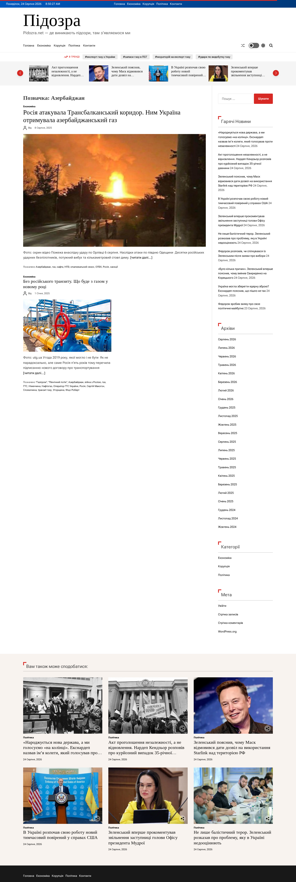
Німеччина (34, 386)
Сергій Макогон (95, 386)
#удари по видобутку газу (214, 56)
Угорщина (58, 390)
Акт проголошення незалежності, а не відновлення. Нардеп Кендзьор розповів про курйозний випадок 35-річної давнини (146, 750)
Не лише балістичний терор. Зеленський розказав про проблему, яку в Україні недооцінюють (247, 75)
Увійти (222, 605)
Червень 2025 (227, 458)
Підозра (52, 20)
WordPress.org (227, 631)
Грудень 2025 (226, 407)
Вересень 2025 (227, 433)
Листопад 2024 (228, 518)
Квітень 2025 (226, 475)
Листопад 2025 (228, 416)
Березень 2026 (227, 382)
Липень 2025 (226, 450)
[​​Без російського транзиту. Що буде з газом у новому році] (67, 325)
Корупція (148, 3)
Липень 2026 (226, 347)
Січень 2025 (225, 501)
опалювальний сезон (82, 266)
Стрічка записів (228, 614)
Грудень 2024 (226, 510)
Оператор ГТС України (65, 386)
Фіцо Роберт (72, 390)
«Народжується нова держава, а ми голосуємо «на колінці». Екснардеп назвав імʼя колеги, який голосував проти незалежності (62, 750)
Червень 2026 (227, 356)
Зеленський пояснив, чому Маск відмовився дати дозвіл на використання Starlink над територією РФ (69, 75)
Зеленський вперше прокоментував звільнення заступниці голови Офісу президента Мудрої (188, 75)
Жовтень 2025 (227, 424)
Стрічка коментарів (230, 622)
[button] (20, 73)
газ (54, 266)
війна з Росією (93, 382)
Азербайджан (43, 266)
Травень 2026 (227, 364)
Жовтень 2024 (227, 526)
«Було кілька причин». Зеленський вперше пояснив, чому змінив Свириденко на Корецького (245, 273)
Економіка (134, 3)
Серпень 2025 (227, 441)
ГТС (25, 386)
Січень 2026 (225, 399)
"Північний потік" (57, 382)
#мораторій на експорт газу (172, 56)
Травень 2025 (227, 467)
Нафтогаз (47, 386)
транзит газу (45, 390)
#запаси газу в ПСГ (135, 56)
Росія (106, 266)
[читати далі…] (141, 257)
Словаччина (30, 390)
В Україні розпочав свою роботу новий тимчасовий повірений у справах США (128, 73)
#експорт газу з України (100, 56)
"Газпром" (41, 382)
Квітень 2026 (226, 373)
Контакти (176, 3)
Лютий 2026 (226, 390)
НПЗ (66, 266)
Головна (119, 3)
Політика (162, 3)
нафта (60, 266)
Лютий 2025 (226, 492)
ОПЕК (98, 266)
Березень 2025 (227, 484)
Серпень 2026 (227, 339)
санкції (114, 266)
